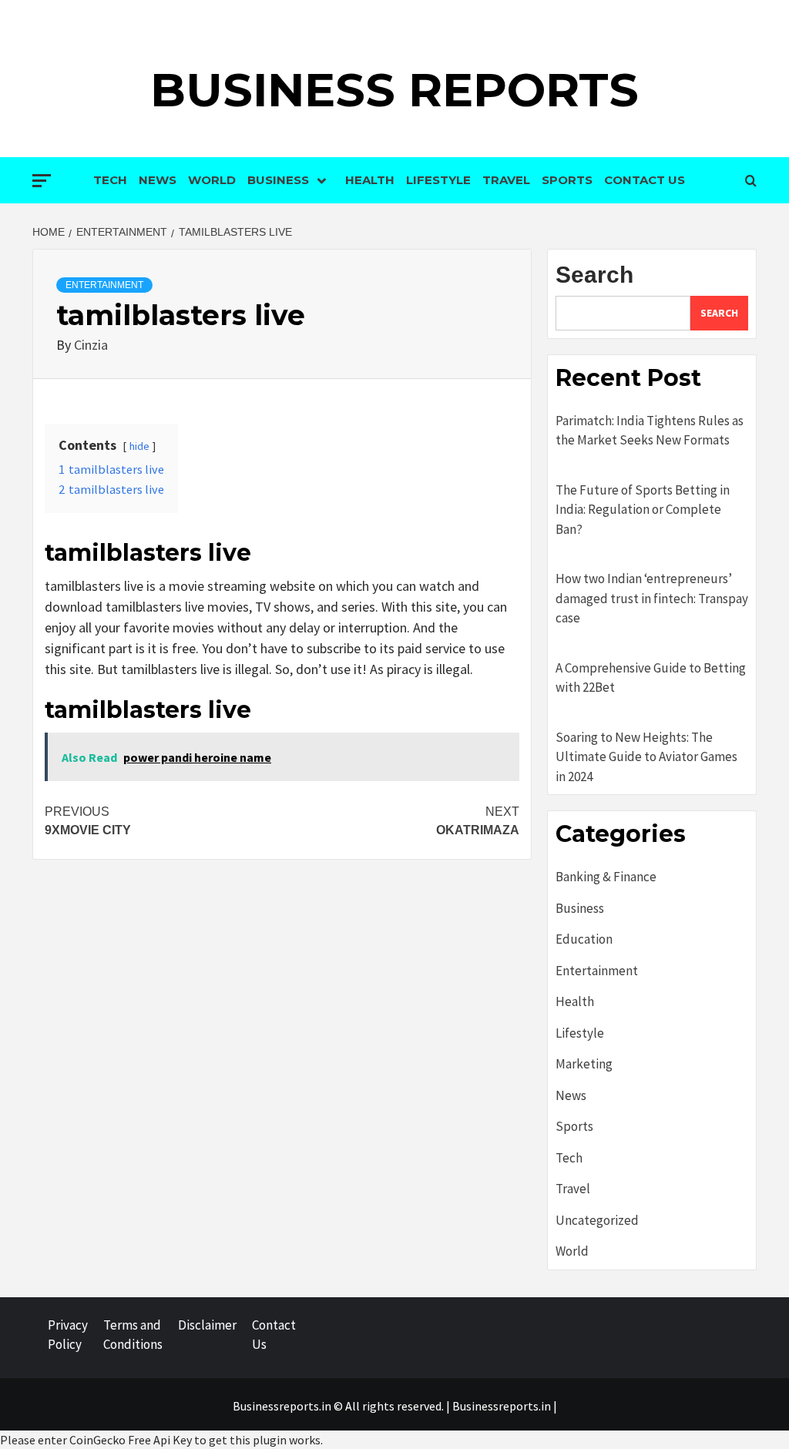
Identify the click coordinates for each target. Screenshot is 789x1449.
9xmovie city (88, 821)
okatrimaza (477, 821)
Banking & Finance (606, 876)
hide (139, 446)
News (157, 180)
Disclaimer (207, 1325)
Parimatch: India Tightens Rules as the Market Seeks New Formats (650, 430)
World (212, 180)
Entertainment (104, 285)
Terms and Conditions (133, 1335)
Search (594, 274)
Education (584, 939)
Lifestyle (438, 180)
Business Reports (394, 90)
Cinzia (91, 345)
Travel (506, 180)
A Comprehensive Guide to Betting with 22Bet (651, 677)
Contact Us (644, 180)
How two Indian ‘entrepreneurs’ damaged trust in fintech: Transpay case (652, 598)
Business (278, 180)
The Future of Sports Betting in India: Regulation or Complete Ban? (643, 509)
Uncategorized (597, 1220)
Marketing (584, 1063)
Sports (567, 180)
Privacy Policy (68, 1335)
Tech (110, 180)
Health (369, 180)
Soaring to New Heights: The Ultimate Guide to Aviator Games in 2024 (646, 757)
